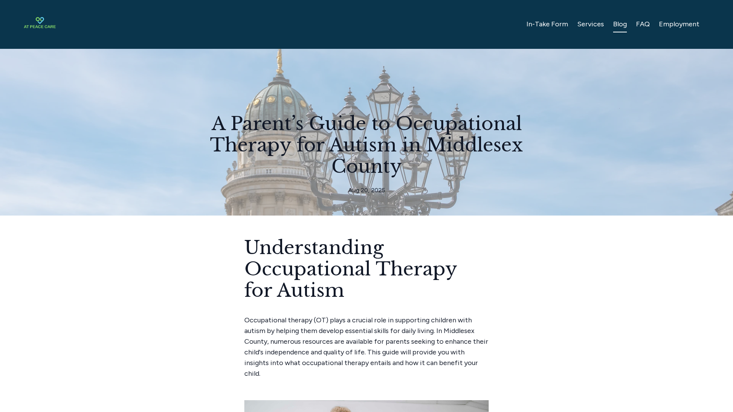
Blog (620, 24)
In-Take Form (547, 24)
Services (590, 24)
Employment (679, 24)
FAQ (643, 24)
